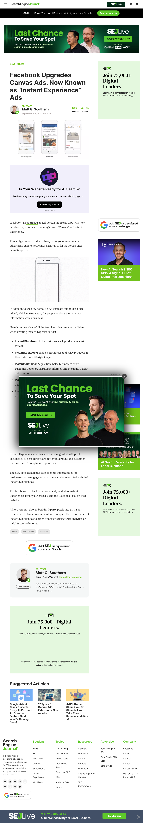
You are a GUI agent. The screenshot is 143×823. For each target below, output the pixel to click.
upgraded (32, 222)
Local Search (61, 753)
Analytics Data (62, 782)
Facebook (44, 531)
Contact (127, 758)
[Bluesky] (5, 786)
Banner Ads (106, 765)
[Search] (137, 4)
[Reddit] (15, 786)
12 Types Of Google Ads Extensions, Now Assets (48, 709)
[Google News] (5, 781)
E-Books (82, 763)
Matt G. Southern (35, 109)
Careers (127, 763)
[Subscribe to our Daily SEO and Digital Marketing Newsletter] (131, 4)
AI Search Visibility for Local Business (117, 464)
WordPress (38, 782)
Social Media (28, 531)
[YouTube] (15, 781)
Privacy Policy (130, 768)
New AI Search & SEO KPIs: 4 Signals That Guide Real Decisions (116, 273)
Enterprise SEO (62, 772)
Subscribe (128, 748)
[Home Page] (25, 4)
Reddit (58, 787)
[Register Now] (119, 251)
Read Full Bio (23, 586)
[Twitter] (25, 781)
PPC (57, 777)
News (14, 531)
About (126, 753)
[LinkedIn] (10, 781)
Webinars (82, 748)
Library (81, 758)
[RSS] (20, 786)
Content (37, 763)
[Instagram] (10, 786)
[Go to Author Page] (14, 109)
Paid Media (38, 758)
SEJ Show (83, 768)
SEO (35, 753)
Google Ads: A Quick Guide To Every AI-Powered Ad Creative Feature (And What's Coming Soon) (21, 713)
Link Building (61, 748)
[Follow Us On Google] (49, 547)
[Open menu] (6, 4)
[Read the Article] (21, 695)
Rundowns (83, 753)
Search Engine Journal (70, 577)
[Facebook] (20, 781)
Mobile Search (62, 758)
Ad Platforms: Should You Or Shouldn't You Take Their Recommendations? (77, 712)
